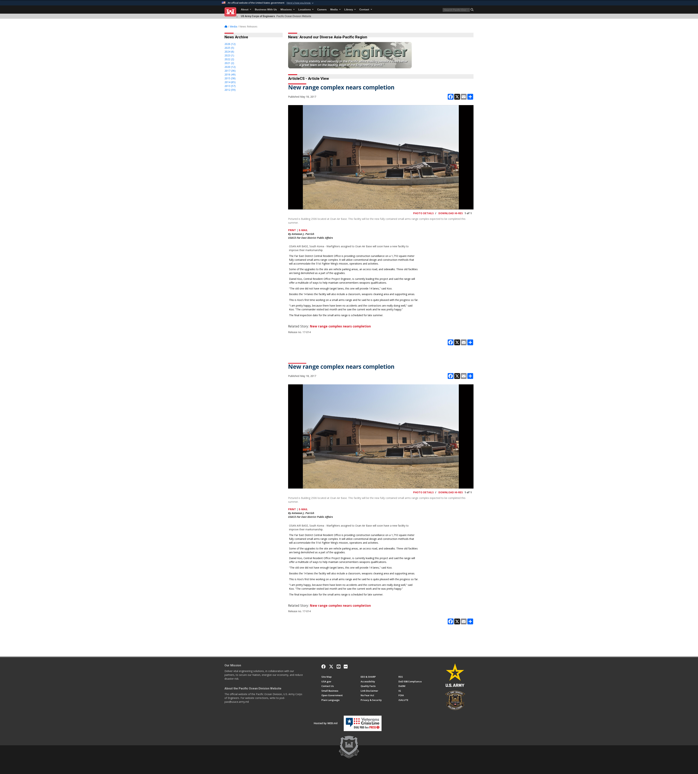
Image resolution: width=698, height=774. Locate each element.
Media (334, 9)
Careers (322, 9)
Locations (305, 9)
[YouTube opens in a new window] (338, 666)
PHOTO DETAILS (423, 213)
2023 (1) (229, 55)
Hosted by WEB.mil (326, 723)
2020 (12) (230, 67)
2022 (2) (229, 59)
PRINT (292, 230)
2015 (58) (230, 78)
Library (349, 9)
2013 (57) (230, 86)
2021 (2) (229, 63)
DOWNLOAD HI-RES (450, 213)
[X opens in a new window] (331, 666)
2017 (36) (230, 70)
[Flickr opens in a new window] (346, 666)
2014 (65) (230, 82)
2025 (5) (229, 47)
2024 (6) (229, 51)
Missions (286, 9)
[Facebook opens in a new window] (323, 666)
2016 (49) (230, 74)
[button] (300, 3)
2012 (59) (230, 89)
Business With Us (266, 9)
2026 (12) (230, 44)
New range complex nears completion (340, 326)
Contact (364, 9)
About (245, 9)
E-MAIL (303, 230)
